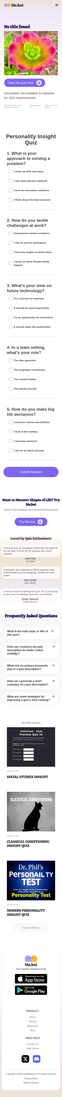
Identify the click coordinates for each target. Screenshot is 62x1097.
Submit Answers (31, 472)
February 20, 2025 (51, 106)
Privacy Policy (31, 1079)
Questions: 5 (35, 106)
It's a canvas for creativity (29, 298)
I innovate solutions (25, 441)
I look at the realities (26, 431)
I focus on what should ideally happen (31, 263)
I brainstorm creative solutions (32, 233)
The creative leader (25, 379)
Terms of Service (31, 1083)
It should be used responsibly (31, 308)
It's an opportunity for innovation (33, 317)
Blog (32, 1030)
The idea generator (25, 360)
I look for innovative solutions (31, 190)
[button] (57, 5)
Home (32, 1017)
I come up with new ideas (29, 171)
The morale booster (25, 388)
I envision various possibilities (32, 422)
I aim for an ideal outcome (29, 450)
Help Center (32, 1048)
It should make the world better (32, 326)
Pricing (32, 1021)
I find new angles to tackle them (32, 252)
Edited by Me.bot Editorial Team (12, 106)
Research (32, 1026)
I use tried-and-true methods (30, 180)
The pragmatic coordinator (29, 369)
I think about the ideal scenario (32, 199)
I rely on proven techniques (30, 242)
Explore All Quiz (31, 927)
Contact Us (33, 1044)
